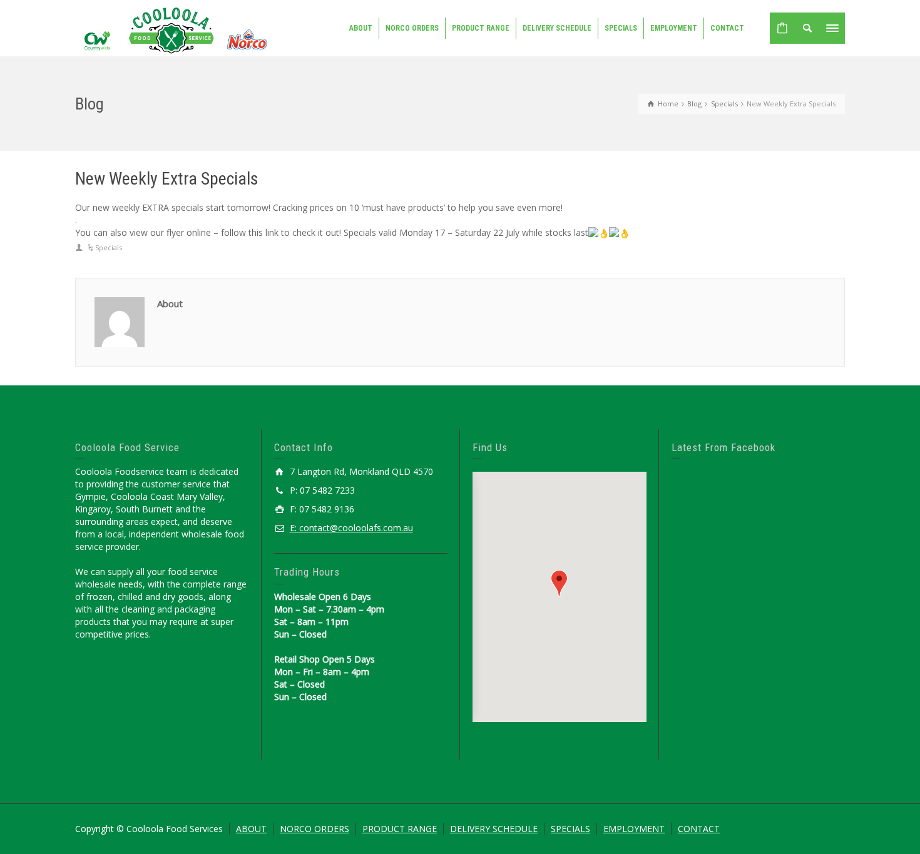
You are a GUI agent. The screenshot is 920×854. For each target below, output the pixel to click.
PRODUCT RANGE (399, 829)
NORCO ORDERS (314, 829)
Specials (108, 247)
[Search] (807, 28)
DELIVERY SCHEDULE (494, 829)
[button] (559, 583)
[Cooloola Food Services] (173, 30)
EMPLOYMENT (634, 829)
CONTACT (699, 829)
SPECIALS (570, 829)
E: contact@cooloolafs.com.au (351, 528)
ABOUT (251, 829)
